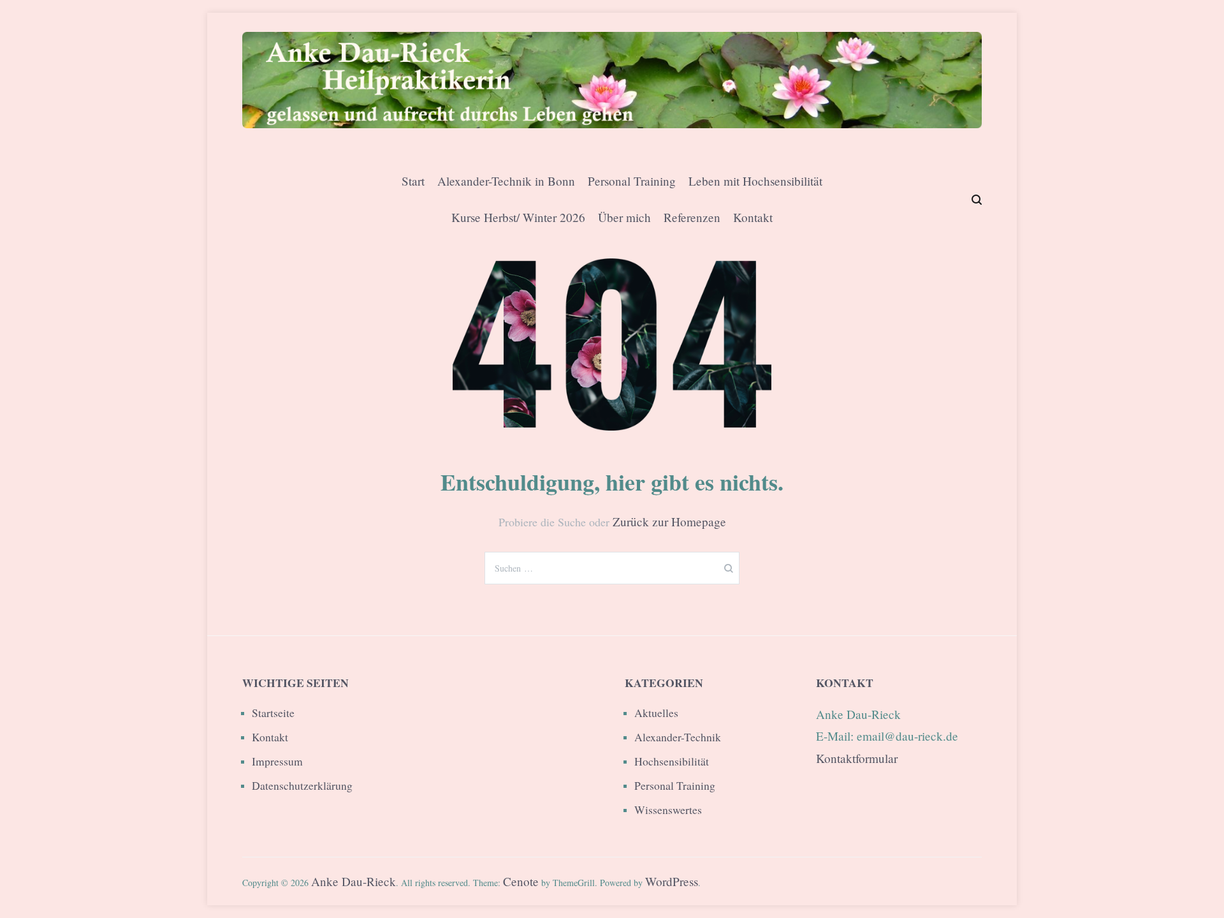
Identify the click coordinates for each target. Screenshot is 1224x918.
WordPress (671, 881)
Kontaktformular (857, 758)
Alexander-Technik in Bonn (506, 181)
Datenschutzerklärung (302, 785)
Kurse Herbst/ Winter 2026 (518, 217)
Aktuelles (656, 712)
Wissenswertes (668, 809)
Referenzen (692, 217)
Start (413, 181)
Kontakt (753, 217)
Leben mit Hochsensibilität (755, 181)
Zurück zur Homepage (669, 521)
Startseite (273, 712)
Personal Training (632, 181)
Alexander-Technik (677, 736)
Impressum (277, 761)
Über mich (624, 217)
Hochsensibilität (671, 761)
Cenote (521, 881)
